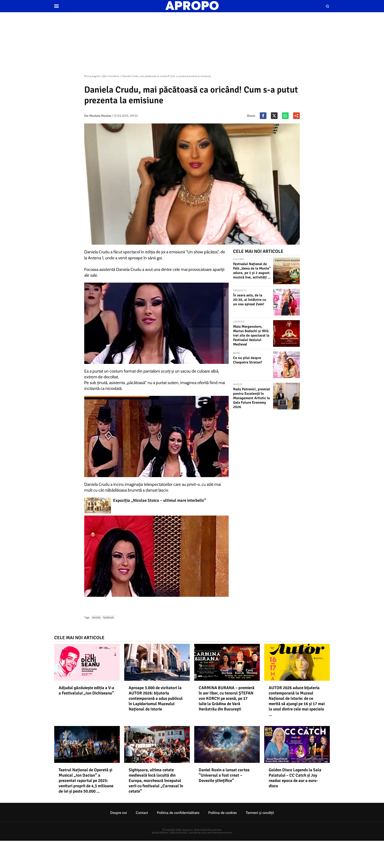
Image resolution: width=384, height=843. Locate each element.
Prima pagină (92, 76)
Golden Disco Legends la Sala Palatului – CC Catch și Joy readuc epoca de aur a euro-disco (295, 778)
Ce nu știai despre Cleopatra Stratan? (247, 360)
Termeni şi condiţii (260, 813)
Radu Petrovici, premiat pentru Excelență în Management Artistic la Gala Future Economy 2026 (251, 398)
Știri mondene (110, 76)
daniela (96, 617)
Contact (142, 813)
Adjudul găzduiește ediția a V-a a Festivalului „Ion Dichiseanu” (86, 690)
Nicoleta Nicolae (100, 116)
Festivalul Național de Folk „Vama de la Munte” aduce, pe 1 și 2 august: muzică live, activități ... (252, 271)
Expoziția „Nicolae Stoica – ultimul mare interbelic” (159, 500)
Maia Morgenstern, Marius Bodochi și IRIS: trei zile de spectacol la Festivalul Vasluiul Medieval (251, 335)
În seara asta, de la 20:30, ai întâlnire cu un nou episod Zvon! (249, 299)
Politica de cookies (222, 813)
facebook (108, 617)
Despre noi (118, 813)
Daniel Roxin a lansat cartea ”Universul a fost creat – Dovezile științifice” (224, 775)
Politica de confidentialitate (178, 813)
